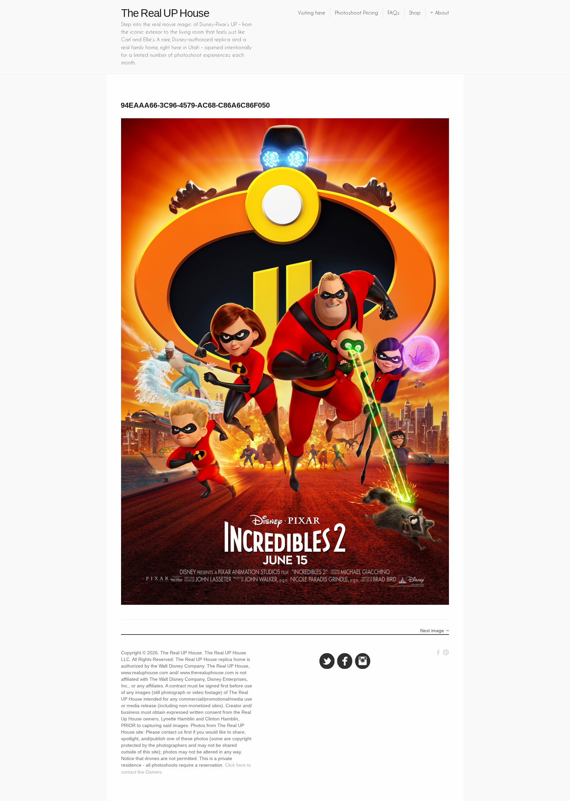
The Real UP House (165, 13)
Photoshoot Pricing (356, 13)
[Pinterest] (446, 652)
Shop (415, 13)
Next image (432, 630)
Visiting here (311, 13)
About (442, 13)
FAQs (393, 13)
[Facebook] (438, 652)
